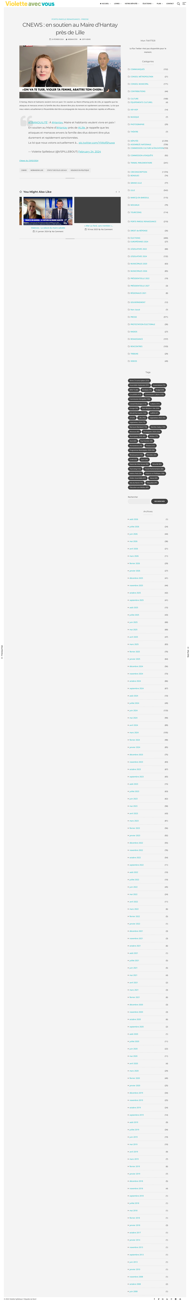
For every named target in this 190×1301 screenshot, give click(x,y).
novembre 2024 (136, 673)
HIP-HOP (134, 109)
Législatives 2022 (157, 418)
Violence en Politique (80, 170)
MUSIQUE (135, 117)
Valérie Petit (136, 473)
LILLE (133, 190)
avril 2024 (134, 725)
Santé (133, 459)
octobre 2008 (135, 1284)
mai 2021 (133, 975)
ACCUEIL (105, 3)
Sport (144, 459)
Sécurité (157, 464)
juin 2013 (134, 1262)
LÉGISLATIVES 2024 (139, 256)
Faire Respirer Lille (150, 408)
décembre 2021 (136, 931)
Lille (142, 418)
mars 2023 (134, 821)
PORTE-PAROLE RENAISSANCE (66, 19)
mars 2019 (134, 1159)
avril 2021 (134, 982)
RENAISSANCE (137, 339)
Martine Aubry (158, 427)
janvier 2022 (135, 923)
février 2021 (135, 997)
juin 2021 (134, 968)
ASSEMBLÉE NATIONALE (141, 144)
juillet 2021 (134, 960)
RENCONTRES (136, 346)
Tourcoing (135, 469)
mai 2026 (133, 541)
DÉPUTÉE (134, 141)
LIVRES (117, 3)
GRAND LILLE (136, 183)
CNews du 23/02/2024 (28, 160)
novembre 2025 (136, 585)
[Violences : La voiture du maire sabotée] (44, 211)
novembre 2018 (136, 1188)
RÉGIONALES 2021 (138, 293)
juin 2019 (134, 1137)
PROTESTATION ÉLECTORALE (143, 324)
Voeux (153, 478)
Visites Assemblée (138, 478)
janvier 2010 (135, 1269)
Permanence (136, 445)
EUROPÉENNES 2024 (139, 241)
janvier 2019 (135, 1173)
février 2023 (135, 828)
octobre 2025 (135, 593)
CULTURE (134, 98)
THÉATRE (134, 131)
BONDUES (135, 175)
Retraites (151, 455)
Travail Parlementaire (154, 469)
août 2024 (134, 695)
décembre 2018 (136, 1181)
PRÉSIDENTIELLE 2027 (140, 285)
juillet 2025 (134, 615)
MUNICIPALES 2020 (139, 263)
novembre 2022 (136, 850)
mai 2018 (133, 1210)
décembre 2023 (136, 754)
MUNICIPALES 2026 (139, 271)
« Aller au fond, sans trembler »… (95, 225)
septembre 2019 (137, 1115)
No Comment (54, 231)
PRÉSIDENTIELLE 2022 (140, 278)
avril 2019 (134, 1151)
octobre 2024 (135, 681)
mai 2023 (133, 806)
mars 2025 (134, 644)
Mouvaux (134, 432)
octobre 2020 (135, 1019)
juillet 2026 (134, 526)
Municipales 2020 (151, 432)
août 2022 (134, 872)
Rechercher (133, 497)
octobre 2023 (135, 769)
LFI (132, 418)
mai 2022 (133, 894)
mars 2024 (134, 732)
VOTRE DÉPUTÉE (131, 3)
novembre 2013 (136, 1247)
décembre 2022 (136, 843)
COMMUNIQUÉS (138, 69)
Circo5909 (135, 394)
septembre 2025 (137, 600)
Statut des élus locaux (57, 170)
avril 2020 (134, 1063)
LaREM (154, 413)
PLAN (159, 3)
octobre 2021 (135, 946)
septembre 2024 (137, 688)
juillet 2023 (134, 791)
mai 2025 (133, 629)
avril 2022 (134, 901)
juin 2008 (134, 1291)
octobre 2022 (135, 857)
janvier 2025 (135, 659)
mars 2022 (134, 909)
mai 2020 (133, 1056)
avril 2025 (134, 637)
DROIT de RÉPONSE (139, 230)
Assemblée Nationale (139, 385)
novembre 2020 (136, 1012)
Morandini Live (37, 170)
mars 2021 (134, 990)
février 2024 (135, 740)
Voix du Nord (136, 483)
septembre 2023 (137, 776)
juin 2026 (134, 534)
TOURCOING (136, 212)
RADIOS (134, 331)
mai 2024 (133, 718)
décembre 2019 (136, 1093)
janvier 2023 (135, 835)
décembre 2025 (136, 578)
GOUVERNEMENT (138, 302)
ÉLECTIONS (147, 3)
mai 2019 (133, 1144)
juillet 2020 (134, 1041)
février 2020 (135, 1078)
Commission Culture (154, 394)
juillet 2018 (134, 1203)
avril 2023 (134, 813)
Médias (153, 436)
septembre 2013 (137, 1254)
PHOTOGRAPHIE (137, 124)
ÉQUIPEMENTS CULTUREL (142, 102)
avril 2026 (134, 548)
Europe (134, 408)
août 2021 (134, 953)
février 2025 (135, 651)
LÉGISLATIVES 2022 (139, 249)
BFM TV (134, 390)
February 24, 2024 (89, 151)
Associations (159, 385)
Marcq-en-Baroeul (138, 427)
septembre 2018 (137, 1196)
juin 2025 (134, 622)
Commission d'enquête (140, 399)
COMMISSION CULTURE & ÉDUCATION (147, 148)
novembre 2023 (136, 762)
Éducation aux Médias (139, 487)
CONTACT (170, 3)
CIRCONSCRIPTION (139, 172)
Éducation (152, 483)
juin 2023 (134, 798)
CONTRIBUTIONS (138, 91)
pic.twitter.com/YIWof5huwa (97, 142)
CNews (24, 170)
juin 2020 (134, 1048)
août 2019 (134, 1122)
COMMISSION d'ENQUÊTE (142, 155)
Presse (150, 445)
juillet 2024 (134, 703)
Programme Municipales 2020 (142, 450)
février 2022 (135, 916)
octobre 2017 (135, 1232)
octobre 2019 (135, 1107)
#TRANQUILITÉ (38, 122)
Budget (160, 390)
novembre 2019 (136, 1100)
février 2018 (135, 1218)
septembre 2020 (137, 1026)
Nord (133, 441)
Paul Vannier (146, 441)
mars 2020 (134, 1071)
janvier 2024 (135, 747)
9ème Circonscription (139, 380)
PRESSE (85, 19)
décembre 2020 (136, 1004)
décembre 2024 (136, 666)
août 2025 (134, 607)
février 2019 (135, 1166)
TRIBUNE (134, 353)
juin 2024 (134, 710)
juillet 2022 (134, 879)
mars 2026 (134, 556)
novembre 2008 (136, 1276)
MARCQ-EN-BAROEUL (140, 197)
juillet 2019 (134, 1129)
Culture (155, 404)
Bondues (147, 390)
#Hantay (57, 122)
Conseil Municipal (138, 404)
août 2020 (134, 1034)
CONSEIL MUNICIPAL (140, 84)
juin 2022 (134, 887)
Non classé (135, 309)
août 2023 (134, 784)
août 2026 (134, 519)
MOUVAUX (135, 205)
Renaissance (136, 455)
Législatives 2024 (137, 422)
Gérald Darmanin (138, 413)
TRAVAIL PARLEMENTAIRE (141, 163)
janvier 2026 (135, 570)
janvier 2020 (135, 1085)
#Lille (81, 127)
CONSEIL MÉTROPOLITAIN (142, 76)
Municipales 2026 (138, 436)
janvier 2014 (135, 1240)
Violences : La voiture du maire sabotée (45, 228)
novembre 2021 (136, 938)
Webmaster (72, 39)
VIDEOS (134, 361)
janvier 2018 (135, 1225)
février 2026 (135, 563)
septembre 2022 (137, 865)
